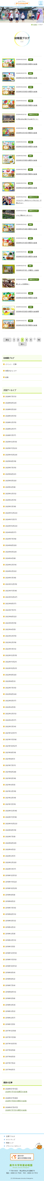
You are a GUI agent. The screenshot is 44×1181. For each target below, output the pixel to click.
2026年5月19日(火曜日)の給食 (26, 160)
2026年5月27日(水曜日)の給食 (26, 78)
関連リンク (10, 1143)
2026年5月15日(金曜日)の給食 (26, 188)
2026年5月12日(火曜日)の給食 (26, 256)
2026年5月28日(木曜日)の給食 (26, 64)
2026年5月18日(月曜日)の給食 (26, 174)
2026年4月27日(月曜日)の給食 (26, 325)
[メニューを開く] (41, 3)
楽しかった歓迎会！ (22, 284)
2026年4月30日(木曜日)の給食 (26, 298)
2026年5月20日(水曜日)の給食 (26, 146)
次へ (22, 344)
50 (39, 340)
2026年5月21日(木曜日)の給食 (26, 133)
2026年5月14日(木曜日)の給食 (26, 229)
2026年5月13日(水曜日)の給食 (26, 243)
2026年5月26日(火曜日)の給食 (26, 91)
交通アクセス (10, 1136)
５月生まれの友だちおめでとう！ (27, 119)
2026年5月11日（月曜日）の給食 (27, 270)
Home (35, 24)
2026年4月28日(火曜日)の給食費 (27, 311)
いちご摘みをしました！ (24, 215)
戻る (7, 340)
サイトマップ (10, 1139)
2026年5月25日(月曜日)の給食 (26, 105)
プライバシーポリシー (13, 1146)
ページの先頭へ (39, 1148)
